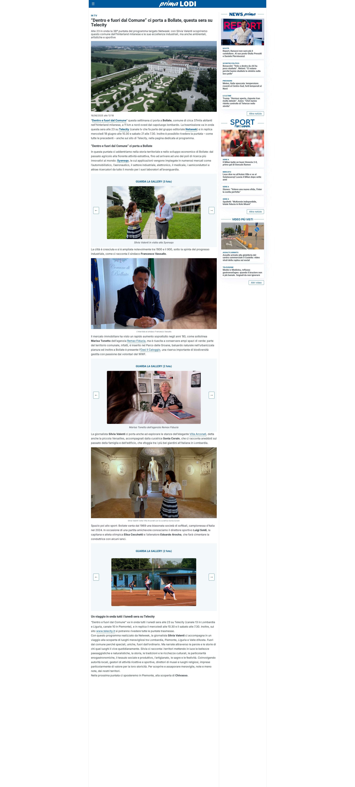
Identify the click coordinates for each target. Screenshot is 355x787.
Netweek (191, 129)
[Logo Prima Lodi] (177, 4)
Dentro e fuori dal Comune (109, 120)
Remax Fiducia (136, 340)
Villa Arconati (198, 434)
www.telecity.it (105, 631)
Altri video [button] (256, 282)
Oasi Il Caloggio (150, 349)
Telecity (124, 129)
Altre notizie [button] (255, 113)
